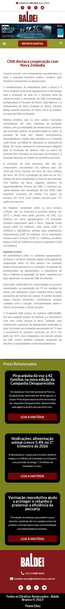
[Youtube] (42, 7)
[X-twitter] (36, 7)
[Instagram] (29, 7)
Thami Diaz (33, 606)
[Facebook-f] (22, 7)
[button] (61, 42)
